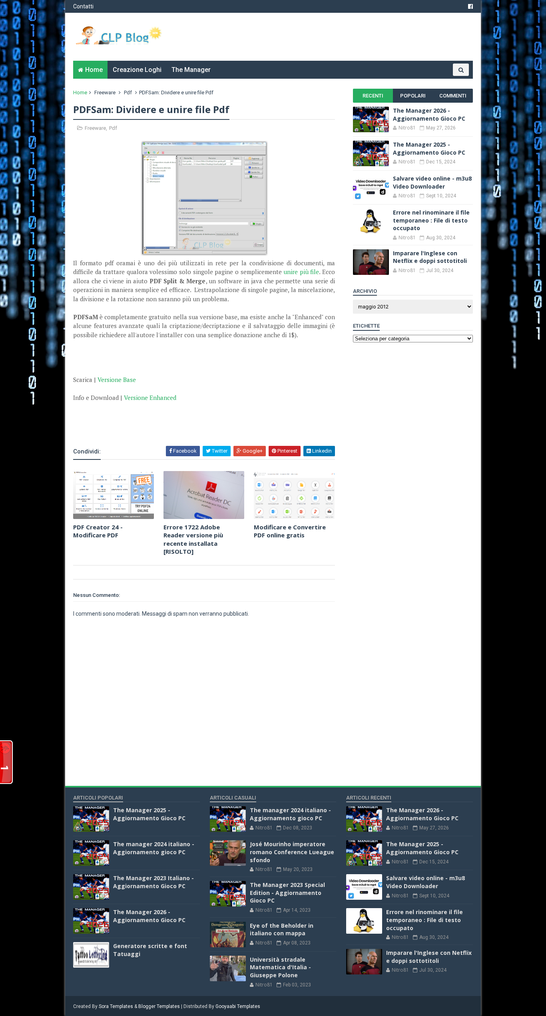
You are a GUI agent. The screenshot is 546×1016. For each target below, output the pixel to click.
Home (94, 70)
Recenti (373, 96)
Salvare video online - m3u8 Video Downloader (432, 182)
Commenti (452, 96)
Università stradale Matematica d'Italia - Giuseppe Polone (280, 967)
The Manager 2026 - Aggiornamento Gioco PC (429, 114)
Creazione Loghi (137, 70)
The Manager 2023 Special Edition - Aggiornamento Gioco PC (287, 892)
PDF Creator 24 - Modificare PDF (98, 531)
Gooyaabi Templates (237, 1006)
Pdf (128, 92)
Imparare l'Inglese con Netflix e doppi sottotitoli (430, 257)
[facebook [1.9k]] (470, 6)
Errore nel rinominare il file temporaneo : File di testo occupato (431, 220)
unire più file (301, 272)
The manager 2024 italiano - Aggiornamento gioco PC (153, 848)
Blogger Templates (159, 1006)
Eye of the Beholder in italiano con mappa (281, 929)
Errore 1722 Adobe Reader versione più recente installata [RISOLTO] (193, 539)
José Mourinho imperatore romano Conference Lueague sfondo (292, 851)
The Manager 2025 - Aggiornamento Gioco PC (429, 148)
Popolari (413, 96)
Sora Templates (116, 1006)
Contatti (83, 6)
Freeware (105, 92)
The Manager (191, 70)
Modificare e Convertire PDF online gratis (290, 531)
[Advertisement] (166, 423)
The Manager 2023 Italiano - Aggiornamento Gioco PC (153, 882)
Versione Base (117, 380)
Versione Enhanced (150, 398)
